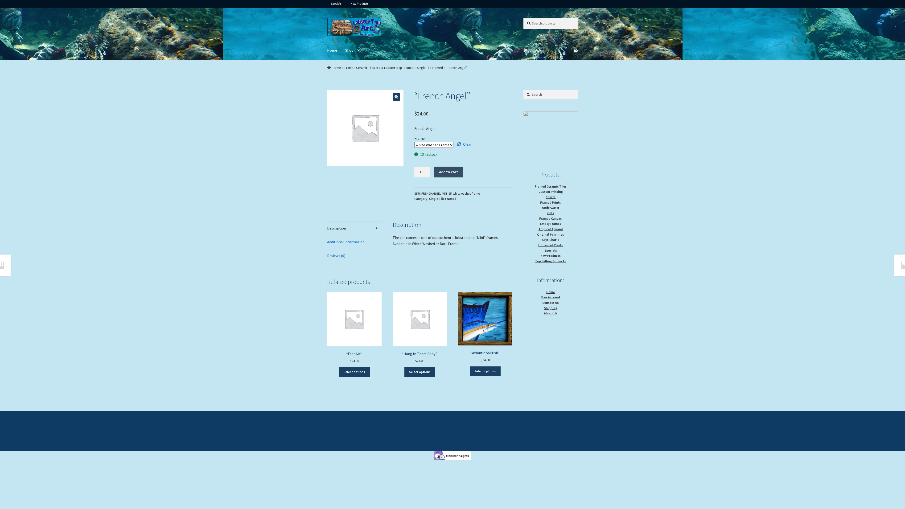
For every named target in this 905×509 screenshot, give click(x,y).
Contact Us (550, 302)
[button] (396, 97)
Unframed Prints (550, 245)
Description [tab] (336, 228)
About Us (550, 313)
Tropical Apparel (551, 229)
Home (332, 50)
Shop (349, 50)
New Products (359, 4)
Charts (550, 197)
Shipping (550, 308)
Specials (336, 4)
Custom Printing (551, 191)
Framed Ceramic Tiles (551, 186)
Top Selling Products (550, 261)
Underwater (550, 207)
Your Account (550, 297)
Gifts (550, 213)
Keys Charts (550, 240)
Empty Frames (550, 224)
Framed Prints (550, 202)
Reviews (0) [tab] (336, 255)
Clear (467, 144)
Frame (419, 138)
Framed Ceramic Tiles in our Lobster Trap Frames (379, 68)
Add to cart (448, 171)
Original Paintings (550, 234)
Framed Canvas (550, 218)
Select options (354, 372)
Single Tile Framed (430, 68)
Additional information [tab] (346, 241)
